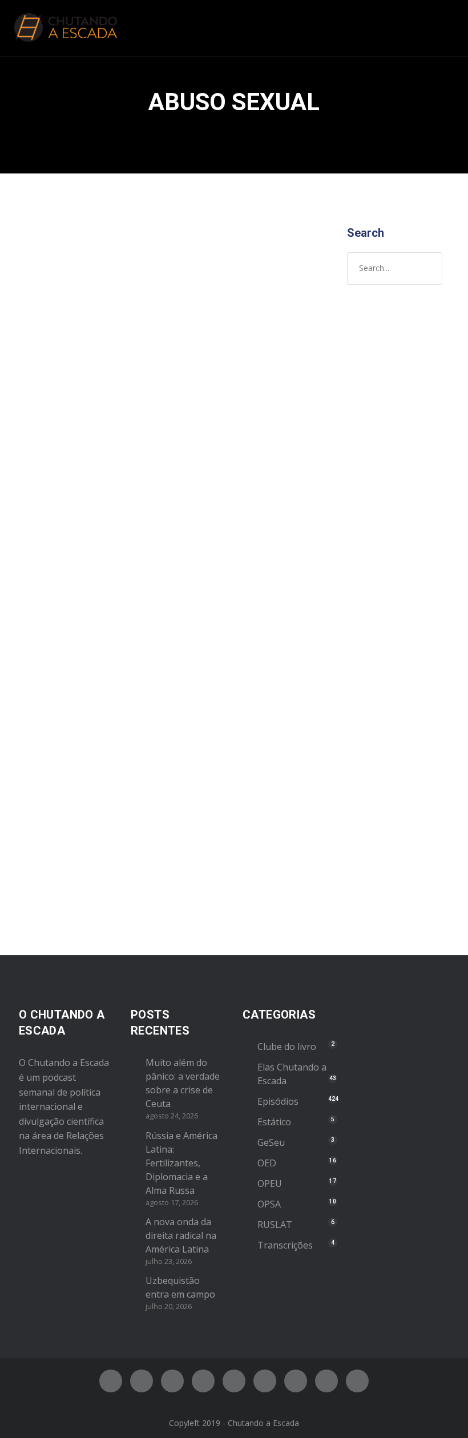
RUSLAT (274, 1224)
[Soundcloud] (357, 1381)
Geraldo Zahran (62, 421)
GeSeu (271, 1142)
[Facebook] (110, 1381)
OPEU (269, 1183)
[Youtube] (234, 1381)
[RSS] (264, 1381)
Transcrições (285, 1245)
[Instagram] (172, 1381)
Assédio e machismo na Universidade (72, 365)
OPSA (269, 1204)
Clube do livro (286, 1046)
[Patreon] (326, 1381)
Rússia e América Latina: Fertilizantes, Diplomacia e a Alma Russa (181, 1163)
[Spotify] (203, 1381)
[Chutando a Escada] (65, 28)
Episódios (50, 445)
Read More (52, 865)
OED (266, 1163)
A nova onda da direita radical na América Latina (181, 1235)
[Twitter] (141, 1381)
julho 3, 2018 (55, 409)
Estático (274, 1122)
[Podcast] (295, 1381)
